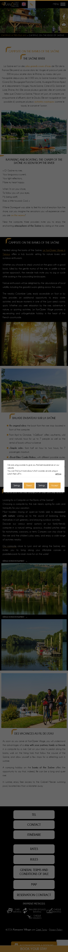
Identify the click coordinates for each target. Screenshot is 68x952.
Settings (41, 485)
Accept (54, 485)
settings (58, 474)
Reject (29, 485)
